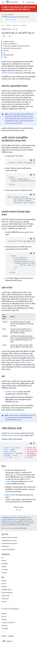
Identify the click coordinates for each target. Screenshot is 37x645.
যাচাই (7, 278)
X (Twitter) (5, 569)
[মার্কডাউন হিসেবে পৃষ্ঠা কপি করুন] (9, 36)
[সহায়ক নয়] (16, 29)
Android (4, 580)
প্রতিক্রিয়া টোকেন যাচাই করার (11, 435)
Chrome (4, 583)
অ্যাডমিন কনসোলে (25, 362)
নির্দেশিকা (23, 25)
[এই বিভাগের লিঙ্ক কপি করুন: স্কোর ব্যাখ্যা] (14, 288)
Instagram (5, 563)
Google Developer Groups (9, 540)
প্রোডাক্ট (8, 25)
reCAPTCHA (15, 2)
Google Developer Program (10, 537)
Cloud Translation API (13, 17)
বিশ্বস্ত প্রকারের (10, 495)
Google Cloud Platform (8, 622)
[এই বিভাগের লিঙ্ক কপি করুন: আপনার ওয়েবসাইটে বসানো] (29, 86)
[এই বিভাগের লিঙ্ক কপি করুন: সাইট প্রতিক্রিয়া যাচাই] (24, 429)
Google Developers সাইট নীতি (14, 523)
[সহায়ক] (13, 29)
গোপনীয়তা (11, 636)
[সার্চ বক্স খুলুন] (24, 2)
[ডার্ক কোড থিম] (30, 160)
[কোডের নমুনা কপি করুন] (33, 160)
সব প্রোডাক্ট (5, 628)
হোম (3, 25)
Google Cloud (5, 595)
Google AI (4, 625)
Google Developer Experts (9, 543)
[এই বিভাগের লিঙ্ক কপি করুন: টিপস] (8, 466)
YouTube (4, 572)
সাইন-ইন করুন (30, 2)
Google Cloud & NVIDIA (8, 549)
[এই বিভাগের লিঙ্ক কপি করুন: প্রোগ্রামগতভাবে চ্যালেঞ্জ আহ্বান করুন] (9, 215)
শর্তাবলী (4, 636)
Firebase (4, 586)
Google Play (5, 598)
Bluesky (4, 560)
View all (4, 601)
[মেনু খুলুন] (3, 2)
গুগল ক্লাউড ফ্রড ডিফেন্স (8, 9)
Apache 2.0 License (12, 521)
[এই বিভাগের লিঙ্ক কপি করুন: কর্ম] (7, 377)
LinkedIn (4, 566)
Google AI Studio (6, 589)
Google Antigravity (7, 592)
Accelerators (5, 546)
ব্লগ (2, 557)
